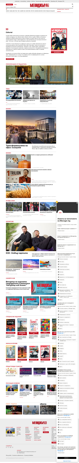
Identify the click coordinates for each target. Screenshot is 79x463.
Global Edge (10, 200)
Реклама (35, 428)
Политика (18, 428)
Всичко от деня (9, 427)
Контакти (19, 450)
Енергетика (27, 431)
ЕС (17, 435)
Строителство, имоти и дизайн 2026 (43, 1)
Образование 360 (54, 1)
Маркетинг (36, 427)
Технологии (21, 397)
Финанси (27, 428)
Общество (19, 434)
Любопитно (36, 431)
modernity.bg (17, 1)
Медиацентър (54, 448)
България (7, 396)
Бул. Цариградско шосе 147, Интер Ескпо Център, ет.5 (26, 451)
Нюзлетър (46, 432)
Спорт (44, 428)
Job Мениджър (28, 438)
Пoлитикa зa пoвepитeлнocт (17, 455)
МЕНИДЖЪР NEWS (60, 9)
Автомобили (46, 427)
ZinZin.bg (33, 1)
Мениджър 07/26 (61, 1)
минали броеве (11, 343)
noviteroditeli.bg (23, 1)
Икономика (27, 432)
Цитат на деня (37, 438)
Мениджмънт (28, 434)
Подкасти (67, 9)
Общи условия (8, 455)
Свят (34, 397)
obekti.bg (28, 1)
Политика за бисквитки (28, 455)
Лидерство (27, 435)
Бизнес (8, 108)
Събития (59, 11)
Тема (8, 89)
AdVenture (10, 221)
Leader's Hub (10, 278)
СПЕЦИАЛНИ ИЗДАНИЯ (13, 316)
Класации (36, 434)
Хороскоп (36, 435)
